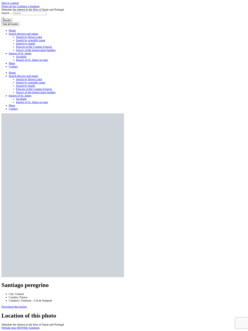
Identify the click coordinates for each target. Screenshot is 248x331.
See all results (10, 24)
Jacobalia (21, 56)
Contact (13, 66)
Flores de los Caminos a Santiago (20, 6)
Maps (12, 63)
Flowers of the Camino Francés (34, 46)
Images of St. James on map (32, 60)
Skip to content (10, 3)
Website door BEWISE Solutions (20, 327)
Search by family (25, 43)
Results (7, 20)
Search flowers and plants (23, 33)
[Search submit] (2, 17)
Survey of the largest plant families (36, 50)
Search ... (6, 13)
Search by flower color (29, 37)
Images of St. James (20, 53)
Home (12, 30)
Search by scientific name (30, 40)
